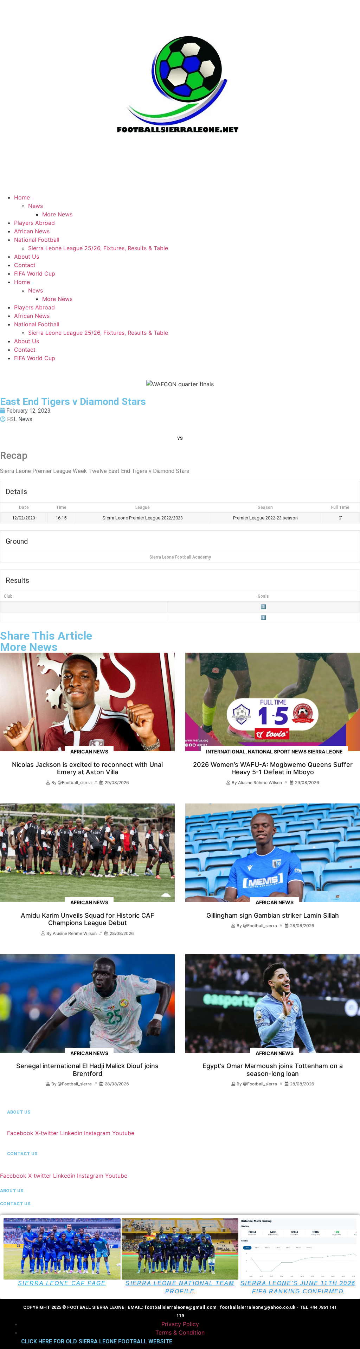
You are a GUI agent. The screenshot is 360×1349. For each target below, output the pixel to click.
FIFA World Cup (34, 273)
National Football (36, 239)
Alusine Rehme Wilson (260, 782)
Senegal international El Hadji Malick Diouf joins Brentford (87, 1069)
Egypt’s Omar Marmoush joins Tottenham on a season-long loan (272, 1069)
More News (57, 214)
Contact (25, 265)
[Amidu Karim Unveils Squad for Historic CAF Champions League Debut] (87, 852)
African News (32, 231)
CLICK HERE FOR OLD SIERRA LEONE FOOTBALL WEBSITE (96, 1341)
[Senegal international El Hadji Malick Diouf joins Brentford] (87, 1003)
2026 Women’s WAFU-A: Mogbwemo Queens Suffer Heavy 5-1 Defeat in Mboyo (273, 768)
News (35, 205)
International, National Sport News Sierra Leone (274, 751)
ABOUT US (19, 1112)
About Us (26, 256)
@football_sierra (75, 782)
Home (22, 197)
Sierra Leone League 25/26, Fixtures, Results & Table (98, 248)
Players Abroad (34, 222)
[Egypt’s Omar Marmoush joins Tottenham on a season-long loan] (272, 1003)
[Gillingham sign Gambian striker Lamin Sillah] (272, 852)
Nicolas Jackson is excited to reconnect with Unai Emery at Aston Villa (87, 768)
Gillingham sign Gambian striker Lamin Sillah (272, 915)
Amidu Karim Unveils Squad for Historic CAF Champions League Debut (87, 919)
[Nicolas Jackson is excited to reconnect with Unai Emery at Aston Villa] (87, 702)
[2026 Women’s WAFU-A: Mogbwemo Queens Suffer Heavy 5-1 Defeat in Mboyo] (272, 702)
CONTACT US (22, 1153)
